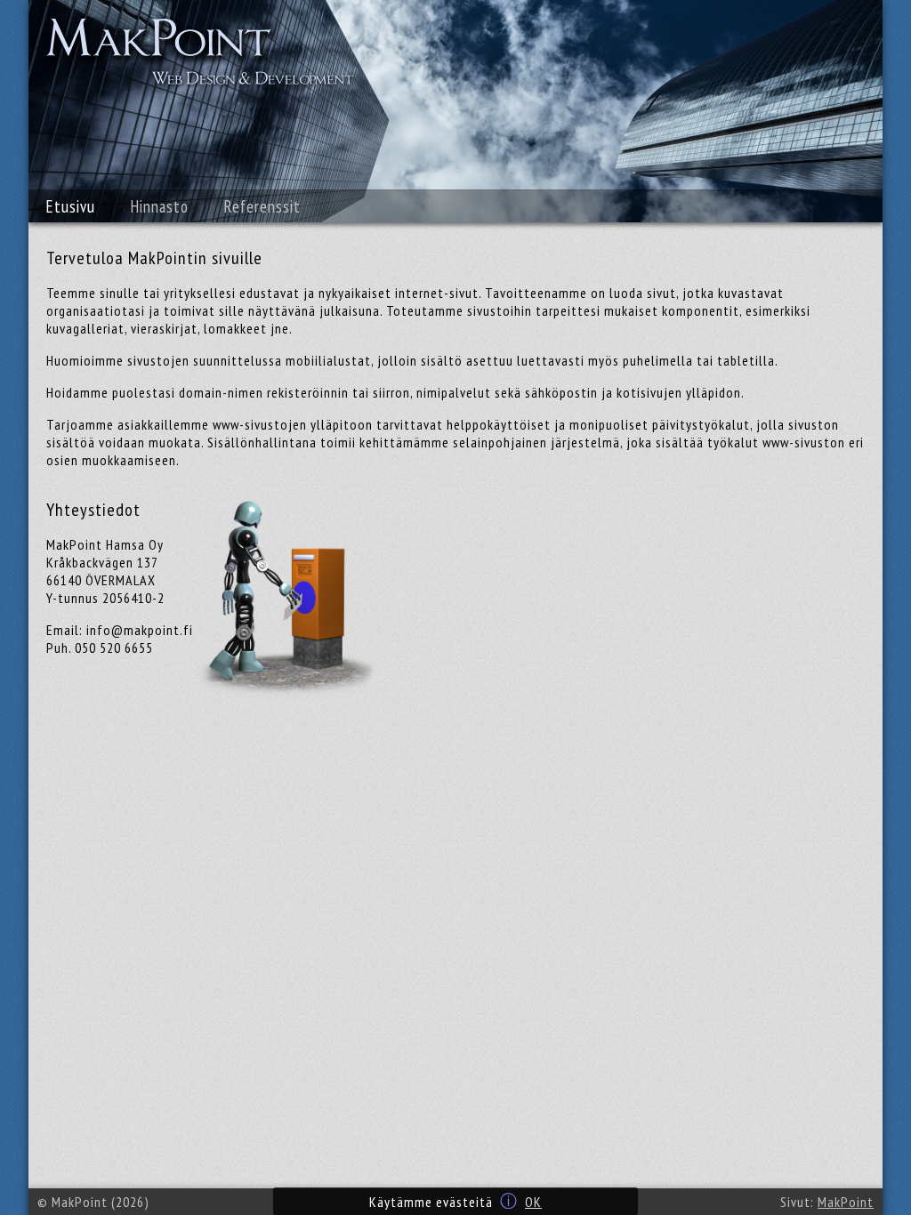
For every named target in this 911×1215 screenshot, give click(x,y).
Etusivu (70, 206)
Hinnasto (160, 206)
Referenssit (262, 206)
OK (533, 1202)
